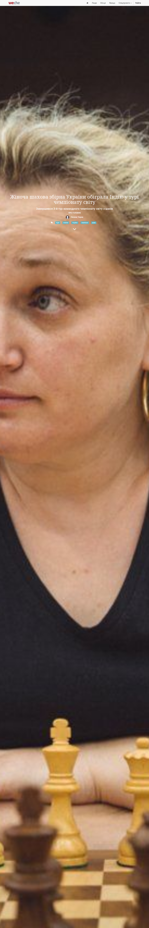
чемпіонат (84, 223)
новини (65, 223)
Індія (57, 223)
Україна (74, 223)
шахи (93, 223)
